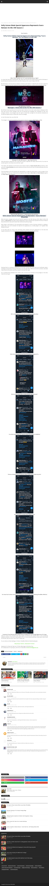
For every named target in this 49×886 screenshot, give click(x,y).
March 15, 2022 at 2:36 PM (12, 690)
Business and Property (12, 865)
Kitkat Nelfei (4, 30)
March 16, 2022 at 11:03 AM (12, 697)
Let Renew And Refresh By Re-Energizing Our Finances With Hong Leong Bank (21, 847)
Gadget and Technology (26, 867)
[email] (12, 777)
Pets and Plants (41, 867)
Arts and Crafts (4, 865)
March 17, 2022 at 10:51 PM (12, 733)
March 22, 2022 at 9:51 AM (12, 748)
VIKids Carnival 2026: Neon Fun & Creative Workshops (7, 680)
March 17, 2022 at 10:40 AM (12, 718)
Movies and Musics (34, 867)
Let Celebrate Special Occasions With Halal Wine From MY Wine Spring (19, 858)
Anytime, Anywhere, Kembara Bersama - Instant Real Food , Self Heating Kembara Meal (23, 826)
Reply (8, 701)
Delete (11, 701)
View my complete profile (11, 791)
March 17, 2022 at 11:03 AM (12, 724)
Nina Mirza (9, 740)
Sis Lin (8, 703)
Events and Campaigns (8, 651)
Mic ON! (15, 651)
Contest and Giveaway (20, 865)
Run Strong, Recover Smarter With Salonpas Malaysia (39, 680)
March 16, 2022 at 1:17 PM (12, 711)
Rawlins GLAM (10, 689)
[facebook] (36, 777)
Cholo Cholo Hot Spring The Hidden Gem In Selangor (16, 852)
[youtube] (36, 783)
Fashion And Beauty (38, 865)
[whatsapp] (12, 783)
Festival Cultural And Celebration (7, 867)
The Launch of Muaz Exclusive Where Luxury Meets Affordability (18, 805)
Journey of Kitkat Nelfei (11, 884)
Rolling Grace (10, 696)
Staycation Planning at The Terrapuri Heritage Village (16, 810)
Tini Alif (9, 723)
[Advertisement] (24, 11)
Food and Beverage (17, 867)
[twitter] (36, 780)
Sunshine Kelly (10, 710)
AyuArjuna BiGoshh (11, 717)
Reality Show (6, 22)
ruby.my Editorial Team (12, 747)
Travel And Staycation (14, 869)
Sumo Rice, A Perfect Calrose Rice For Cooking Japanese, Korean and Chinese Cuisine (22, 841)
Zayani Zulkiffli (10, 732)
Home (2, 22)
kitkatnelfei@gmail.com (32, 647)
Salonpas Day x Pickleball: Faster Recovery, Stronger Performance (23, 680)
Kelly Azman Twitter (19, 643)
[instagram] (12, 780)
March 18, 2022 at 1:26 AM (12, 741)
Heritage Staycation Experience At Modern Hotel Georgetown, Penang (20, 815)
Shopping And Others (5, 869)
